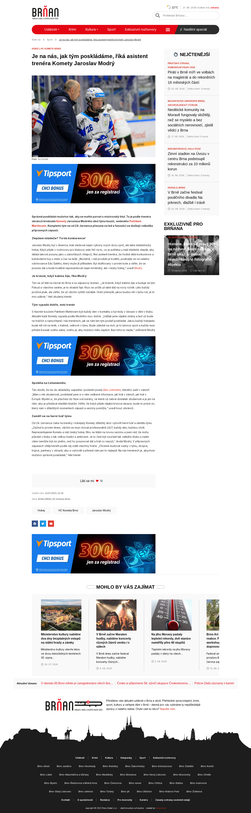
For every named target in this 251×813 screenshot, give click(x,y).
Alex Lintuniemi (112, 389)
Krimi (72, 29)
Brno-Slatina (176, 783)
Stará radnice (189, 237)
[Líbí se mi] (97, 480)
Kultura (90, 29)
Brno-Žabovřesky (135, 766)
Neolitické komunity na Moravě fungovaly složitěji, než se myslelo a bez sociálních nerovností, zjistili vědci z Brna (190, 120)
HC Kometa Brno (51, 48)
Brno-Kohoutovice (162, 766)
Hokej (41, 510)
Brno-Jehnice (85, 791)
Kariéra (144, 800)
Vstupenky (126, 757)
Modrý (138, 268)
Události (50, 29)
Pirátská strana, (179, 63)
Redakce (105, 800)
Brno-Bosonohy (181, 774)
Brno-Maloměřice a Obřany (74, 774)
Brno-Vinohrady (87, 766)
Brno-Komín (207, 766)
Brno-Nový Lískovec (155, 774)
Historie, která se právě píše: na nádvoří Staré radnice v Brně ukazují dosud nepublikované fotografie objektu (193, 254)
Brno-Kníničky (110, 766)
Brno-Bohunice (128, 774)
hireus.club (161, 808)
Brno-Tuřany (107, 791)
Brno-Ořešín (204, 774)
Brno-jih (125, 791)
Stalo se (36, 39)
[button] (35, 524)
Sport (111, 29)
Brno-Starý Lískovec (60, 791)
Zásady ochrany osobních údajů (172, 800)
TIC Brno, (174, 237)
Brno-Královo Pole (169, 791)
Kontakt (65, 800)
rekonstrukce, (178, 149)
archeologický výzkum (182, 105)
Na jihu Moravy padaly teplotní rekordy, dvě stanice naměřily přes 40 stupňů (171, 638)
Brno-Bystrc (50, 783)
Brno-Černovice (113, 783)
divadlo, (173, 187)
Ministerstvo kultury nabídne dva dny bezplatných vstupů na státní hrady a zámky (61, 638)
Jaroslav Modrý (101, 510)
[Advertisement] (191, 336)
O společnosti (85, 800)
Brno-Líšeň (46, 774)
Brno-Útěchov (144, 791)
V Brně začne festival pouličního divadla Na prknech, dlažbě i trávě (186, 197)
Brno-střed (43, 766)
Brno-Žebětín (186, 766)
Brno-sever (135, 783)
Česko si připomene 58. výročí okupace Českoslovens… (154, 683)
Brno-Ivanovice (198, 783)
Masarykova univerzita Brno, (187, 101)
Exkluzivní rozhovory (140, 29)
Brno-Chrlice (155, 783)
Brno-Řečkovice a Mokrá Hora (80, 783)
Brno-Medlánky (104, 774)
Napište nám (167, 708)
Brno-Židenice (194, 791)
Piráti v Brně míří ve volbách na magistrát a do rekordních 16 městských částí (191, 77)
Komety (61, 221)
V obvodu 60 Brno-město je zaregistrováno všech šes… (77, 683)
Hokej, (36, 48)
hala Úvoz (194, 149)
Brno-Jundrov (64, 766)
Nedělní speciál (195, 29)
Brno (182, 187)
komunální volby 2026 (181, 67)
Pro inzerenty (124, 800)
